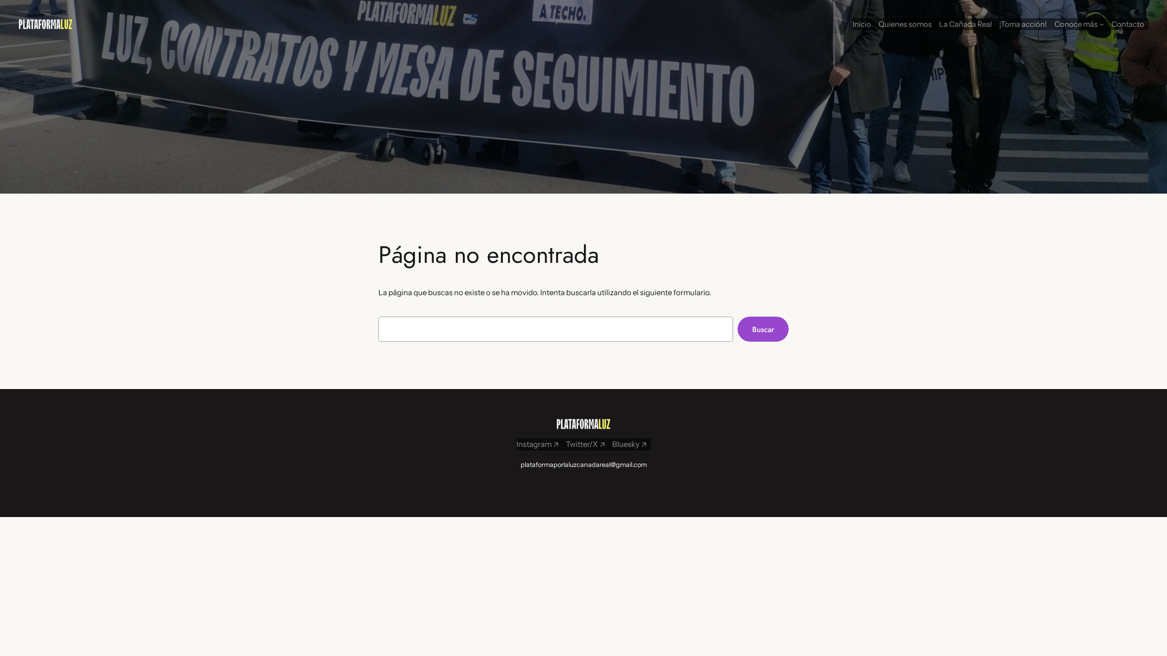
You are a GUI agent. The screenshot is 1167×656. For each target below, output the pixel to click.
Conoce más (1076, 24)
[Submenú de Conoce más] (1102, 24)
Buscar (763, 329)
